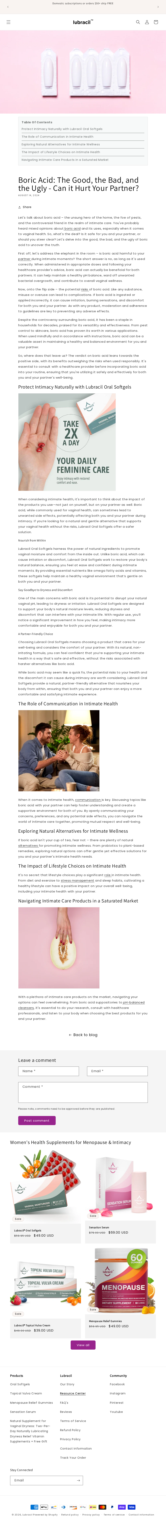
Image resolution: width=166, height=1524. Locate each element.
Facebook (117, 1384)
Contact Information (76, 1449)
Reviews (66, 1412)
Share (27, 207)
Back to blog (85, 1034)
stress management (77, 880)
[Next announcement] (158, 6)
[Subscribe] (78, 1480)
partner (24, 259)
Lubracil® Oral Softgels (27, 1230)
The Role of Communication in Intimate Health (57, 137)
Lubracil (27, 1514)
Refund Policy (70, 1430)
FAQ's (64, 1403)
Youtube (116, 1412)
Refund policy (70, 1514)
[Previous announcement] (7, 6)
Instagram (118, 1393)
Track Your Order (73, 1458)
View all (83, 1345)
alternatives (28, 845)
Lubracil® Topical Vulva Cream (32, 1325)
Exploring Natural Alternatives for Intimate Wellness (61, 144)
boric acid (72, 228)
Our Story (67, 1384)
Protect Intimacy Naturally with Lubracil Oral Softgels (62, 129)
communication (88, 800)
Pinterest (116, 1403)
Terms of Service (73, 1421)
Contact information (141, 1514)
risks (85, 289)
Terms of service (114, 1514)
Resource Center (73, 1393)
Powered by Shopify (45, 1514)
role (108, 875)
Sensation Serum (99, 1227)
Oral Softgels (20, 1384)
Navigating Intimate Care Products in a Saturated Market (65, 160)
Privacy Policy (70, 1439)
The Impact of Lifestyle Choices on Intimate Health (61, 152)
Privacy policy (91, 1514)
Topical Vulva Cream (26, 1393)
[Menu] (8, 22)
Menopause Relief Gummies (105, 1321)
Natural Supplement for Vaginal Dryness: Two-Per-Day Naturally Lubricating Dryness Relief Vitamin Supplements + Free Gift (30, 1431)
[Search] (138, 22)
